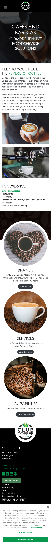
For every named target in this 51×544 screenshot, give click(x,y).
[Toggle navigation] (5, 7)
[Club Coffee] (25, 5)
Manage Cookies (11, 480)
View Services (25, 352)
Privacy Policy (8, 493)
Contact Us (7, 490)
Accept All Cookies (25, 539)
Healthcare (7, 202)
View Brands (25, 286)
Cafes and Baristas (11, 191)
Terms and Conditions (12, 496)
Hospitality (7, 197)
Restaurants (7, 194)
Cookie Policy (36, 527)
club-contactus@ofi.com (13, 468)
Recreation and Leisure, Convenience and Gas (23, 199)
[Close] (48, 507)
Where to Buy (8, 487)
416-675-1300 (8, 465)
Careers (5, 484)
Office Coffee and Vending (14, 205)
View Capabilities (25, 414)
